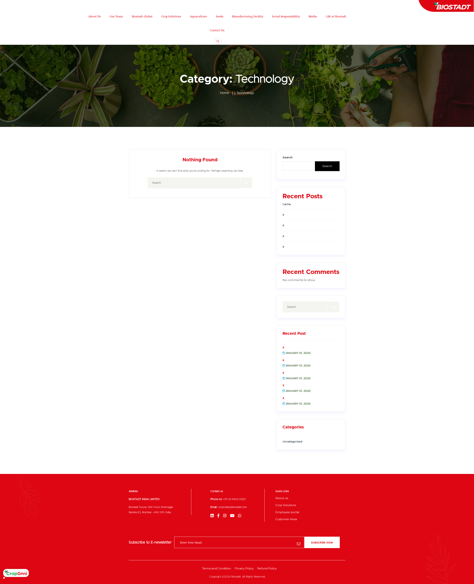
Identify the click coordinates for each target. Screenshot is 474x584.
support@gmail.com (93, 4)
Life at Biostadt (336, 16)
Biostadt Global (142, 16)
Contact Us (217, 30)
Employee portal (287, 512)
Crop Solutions (171, 16)
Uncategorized (292, 441)
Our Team (116, 16)
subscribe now (322, 542)
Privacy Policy (244, 568)
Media (313, 16)
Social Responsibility (286, 16)
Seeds (219, 16)
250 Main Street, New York (50, 4)
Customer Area (286, 519)
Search (288, 157)
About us (281, 498)
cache (287, 204)
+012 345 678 (127, 4)
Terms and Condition (216, 568)
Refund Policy (267, 568)
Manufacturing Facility (247, 16)
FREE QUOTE (432, 26)
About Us (94, 16)
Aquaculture (198, 16)
